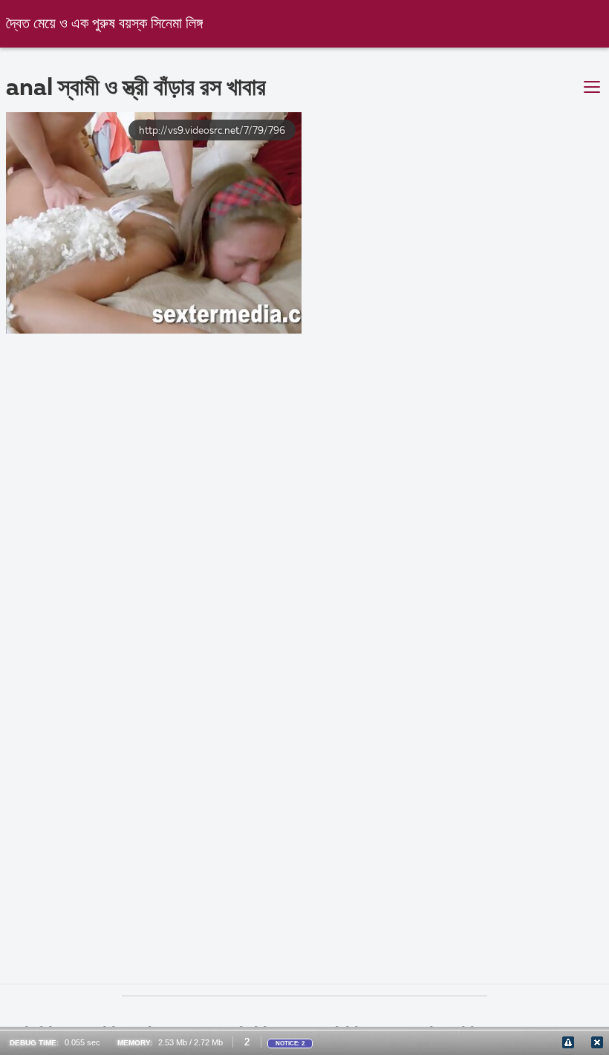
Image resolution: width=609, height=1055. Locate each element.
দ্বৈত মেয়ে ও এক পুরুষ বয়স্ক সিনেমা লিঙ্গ (104, 24)
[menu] (592, 87)
